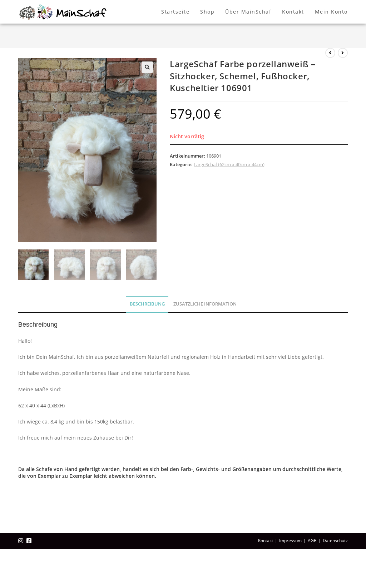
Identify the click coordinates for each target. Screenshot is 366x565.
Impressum (290, 540)
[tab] (147, 304)
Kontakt (265, 540)
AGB (312, 540)
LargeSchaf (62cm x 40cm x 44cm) (229, 164)
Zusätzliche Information (205, 304)
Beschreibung (147, 304)
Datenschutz (335, 540)
